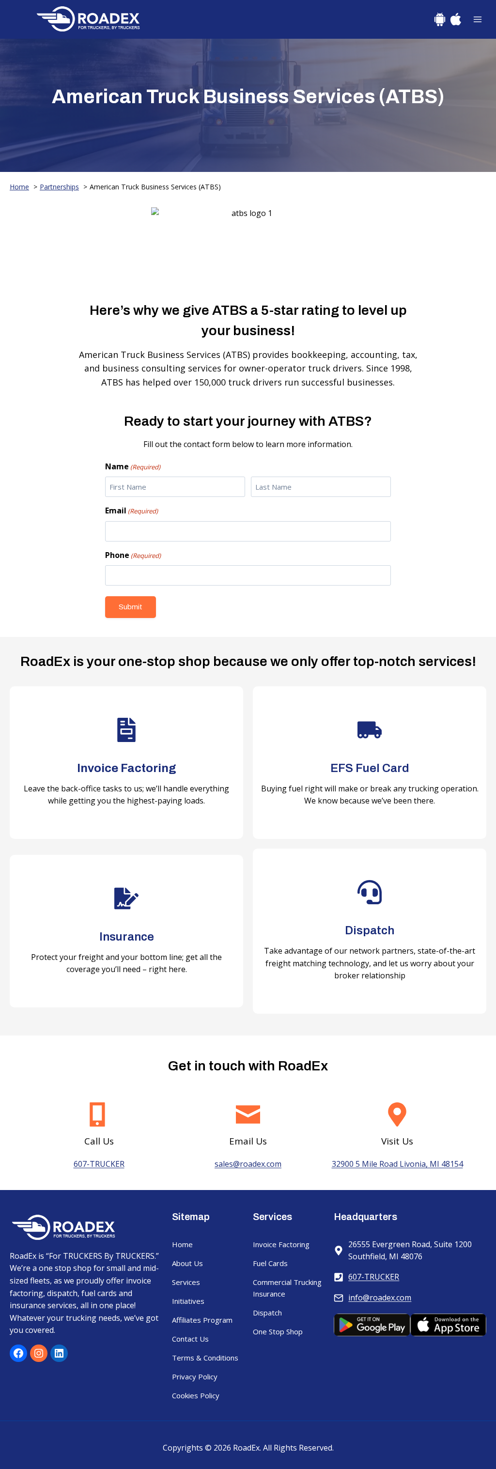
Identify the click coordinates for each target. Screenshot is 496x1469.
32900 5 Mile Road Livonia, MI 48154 (397, 1164)
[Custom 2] (456, 19)
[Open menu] (477, 19)
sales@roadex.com (248, 1164)
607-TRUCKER (99, 1164)
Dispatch (369, 930)
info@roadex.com (379, 1297)
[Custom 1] (440, 19)
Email (131, 510)
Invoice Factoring (126, 768)
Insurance (126, 936)
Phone (133, 555)
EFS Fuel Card (369, 768)
